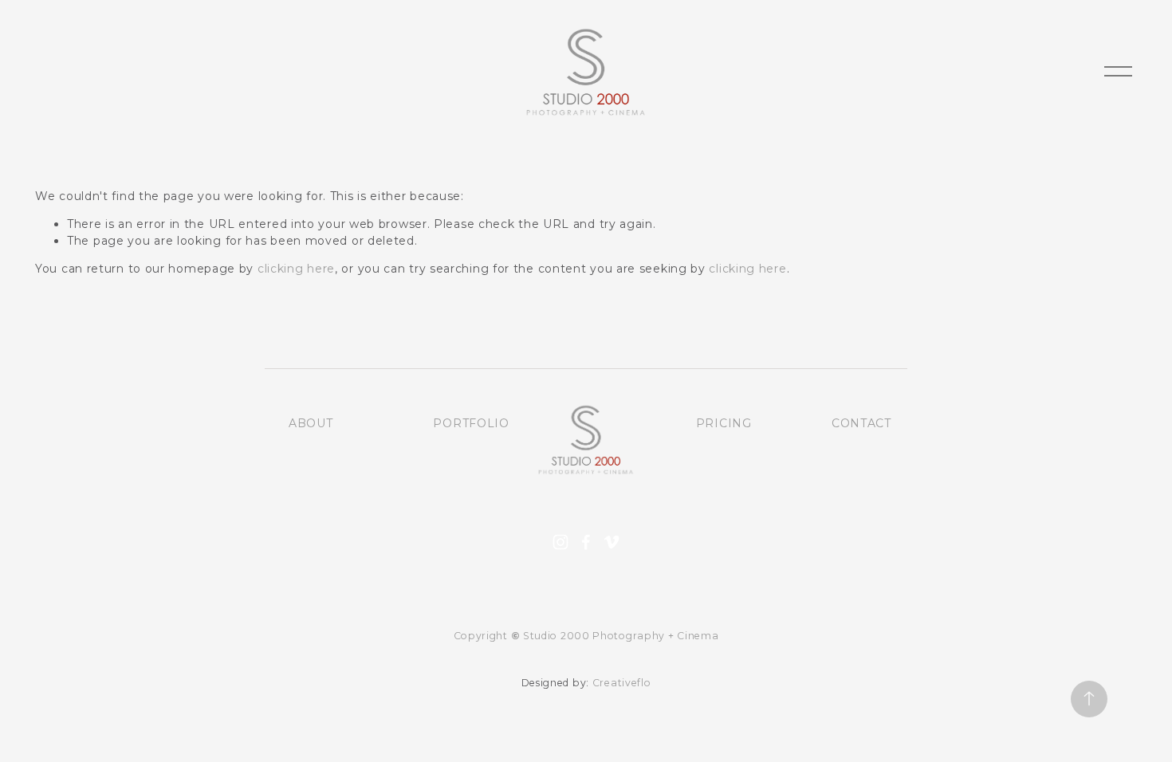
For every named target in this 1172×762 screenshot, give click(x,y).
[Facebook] (586, 542)
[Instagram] (560, 542)
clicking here (296, 268)
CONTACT (861, 423)
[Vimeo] (611, 542)
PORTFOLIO (471, 423)
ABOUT (311, 423)
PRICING (724, 423)
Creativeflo (621, 683)
